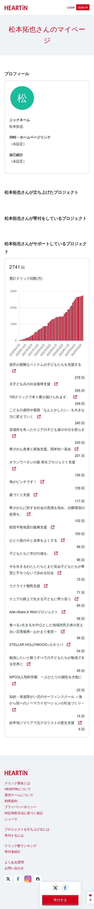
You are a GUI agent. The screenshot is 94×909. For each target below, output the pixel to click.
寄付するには (14, 835)
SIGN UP (83, 7)
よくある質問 (14, 862)
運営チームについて (19, 794)
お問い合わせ (14, 868)
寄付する (60, 899)
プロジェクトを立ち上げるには (27, 829)
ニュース (11, 818)
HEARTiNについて (18, 789)
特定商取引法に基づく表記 (24, 813)
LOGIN (71, 7)
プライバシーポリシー (21, 806)
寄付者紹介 (13, 851)
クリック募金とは (17, 783)
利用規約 (11, 800)
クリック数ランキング (21, 845)
